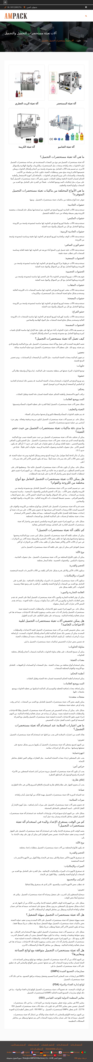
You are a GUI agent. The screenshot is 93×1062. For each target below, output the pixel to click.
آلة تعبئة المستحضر (66, 103)
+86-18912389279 (15, 7)
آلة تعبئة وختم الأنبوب (18, 1045)
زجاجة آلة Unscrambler (54, 1049)
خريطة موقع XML (80, 1058)
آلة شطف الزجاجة (36, 1049)
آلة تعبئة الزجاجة (76, 1045)
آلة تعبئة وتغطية (33, 1045)
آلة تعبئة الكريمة (27, 146)
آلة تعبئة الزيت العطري (26, 103)
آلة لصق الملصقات (47, 1045)
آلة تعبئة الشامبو (66, 146)
